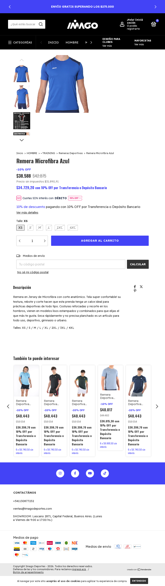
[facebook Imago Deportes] (75, 473)
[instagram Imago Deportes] (60, 473)
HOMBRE (72, 42)
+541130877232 (23, 501)
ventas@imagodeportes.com (32, 508)
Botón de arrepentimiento (28, 572)
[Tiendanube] (139, 570)
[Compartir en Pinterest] (135, 291)
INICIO (53, 42)
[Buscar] (40, 24)
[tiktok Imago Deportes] (105, 473)
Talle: (22, 221)
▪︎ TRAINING (48, 153)
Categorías (22, 42)
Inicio (19, 153)
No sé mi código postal (32, 272)
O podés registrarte (133, 27)
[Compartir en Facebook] (135, 287)
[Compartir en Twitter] (141, 287)
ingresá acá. (79, 569)
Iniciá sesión (135, 21)
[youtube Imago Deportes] (90, 473)
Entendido (139, 581)
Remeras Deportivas (71, 153)
